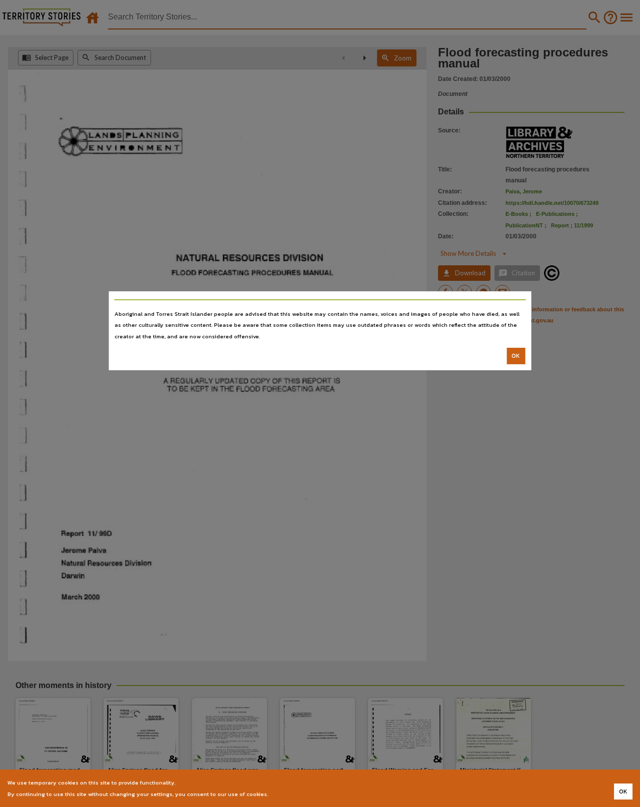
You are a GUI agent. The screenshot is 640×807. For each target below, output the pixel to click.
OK (516, 355)
